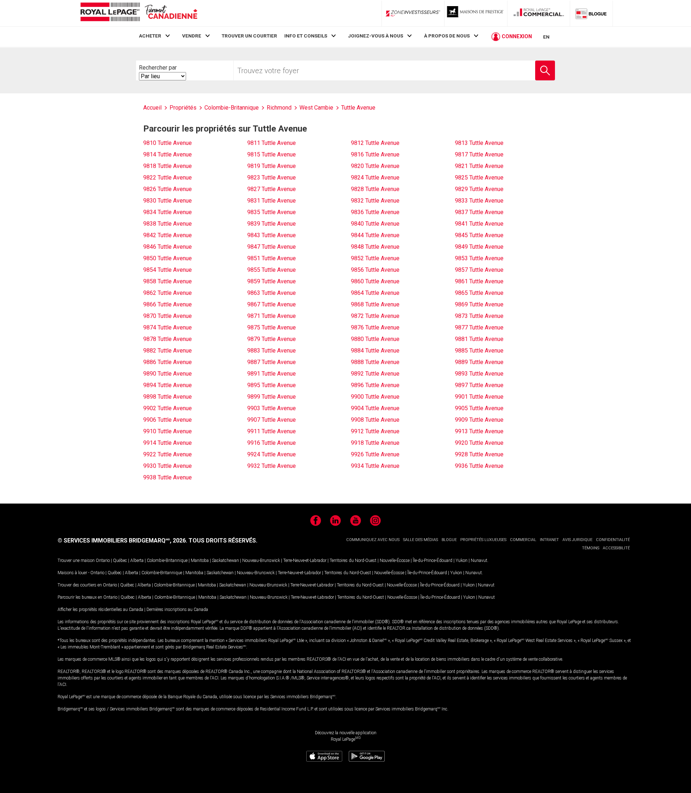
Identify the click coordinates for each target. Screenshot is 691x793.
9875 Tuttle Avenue (271, 327)
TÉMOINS (590, 548)
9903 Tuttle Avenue (271, 408)
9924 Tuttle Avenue (271, 454)
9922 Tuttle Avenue (167, 454)
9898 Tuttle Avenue (167, 396)
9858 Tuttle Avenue (167, 281)
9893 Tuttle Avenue (479, 373)
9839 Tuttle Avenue (271, 223)
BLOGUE (449, 539)
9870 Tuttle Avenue (167, 316)
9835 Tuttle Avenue (271, 212)
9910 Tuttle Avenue (167, 431)
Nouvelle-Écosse (395, 560)
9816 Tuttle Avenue (375, 154)
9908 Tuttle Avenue (375, 419)
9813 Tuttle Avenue (479, 142)
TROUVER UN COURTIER (249, 36)
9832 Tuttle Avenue (375, 200)
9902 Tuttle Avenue (167, 408)
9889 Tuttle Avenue (479, 362)
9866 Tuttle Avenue (167, 304)
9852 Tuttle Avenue (375, 258)
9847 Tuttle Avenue (271, 246)
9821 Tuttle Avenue (479, 166)
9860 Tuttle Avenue (375, 281)
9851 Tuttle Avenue (271, 258)
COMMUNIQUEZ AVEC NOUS (372, 539)
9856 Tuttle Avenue (375, 269)
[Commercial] (539, 13)
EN (546, 37)
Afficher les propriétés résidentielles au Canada (100, 609)
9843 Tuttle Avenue (271, 235)
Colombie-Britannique (167, 560)
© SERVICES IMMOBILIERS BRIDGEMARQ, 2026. (122, 540)
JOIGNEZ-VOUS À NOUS (375, 36)
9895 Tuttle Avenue (271, 385)
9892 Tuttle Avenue (375, 373)
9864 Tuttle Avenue (375, 292)
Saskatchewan (225, 560)
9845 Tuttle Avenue (479, 235)
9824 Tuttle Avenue (375, 177)
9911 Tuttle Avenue (271, 431)
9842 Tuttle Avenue (167, 235)
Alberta (137, 560)
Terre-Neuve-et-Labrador (304, 560)
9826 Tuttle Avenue (167, 189)
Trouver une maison (76, 560)
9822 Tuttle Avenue (167, 177)
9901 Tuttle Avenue (479, 396)
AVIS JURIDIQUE (577, 539)
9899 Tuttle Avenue (271, 396)
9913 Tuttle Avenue (479, 431)
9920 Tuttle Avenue (479, 442)
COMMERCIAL (523, 539)
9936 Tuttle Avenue (479, 465)
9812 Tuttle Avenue (375, 142)
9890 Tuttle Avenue (167, 373)
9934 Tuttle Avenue (375, 465)
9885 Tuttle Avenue (479, 350)
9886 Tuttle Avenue (167, 362)
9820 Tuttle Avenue (375, 166)
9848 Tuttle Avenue (375, 246)
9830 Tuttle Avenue (167, 200)
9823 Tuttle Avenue (271, 177)
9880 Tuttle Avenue (375, 339)
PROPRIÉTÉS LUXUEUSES (483, 539)
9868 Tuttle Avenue (375, 304)
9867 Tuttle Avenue (271, 304)
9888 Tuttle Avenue (375, 362)
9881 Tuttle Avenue (479, 339)
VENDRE (191, 36)
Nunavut (479, 560)
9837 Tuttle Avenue (479, 212)
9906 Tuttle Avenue (167, 419)
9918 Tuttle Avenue (375, 442)
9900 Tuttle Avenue (375, 396)
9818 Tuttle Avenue (167, 166)
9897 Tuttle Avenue (479, 385)
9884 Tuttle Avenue (375, 350)
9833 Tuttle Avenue (479, 200)
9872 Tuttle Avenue (375, 316)
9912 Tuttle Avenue (375, 431)
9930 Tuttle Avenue (167, 465)
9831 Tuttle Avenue (271, 200)
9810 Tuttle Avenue (167, 142)
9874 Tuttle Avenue (167, 327)
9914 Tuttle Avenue (167, 442)
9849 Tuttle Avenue (479, 246)
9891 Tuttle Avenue (271, 373)
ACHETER (150, 36)
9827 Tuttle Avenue (271, 189)
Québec (120, 560)
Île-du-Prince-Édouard (432, 560)
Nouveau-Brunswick (261, 560)
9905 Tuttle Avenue (479, 408)
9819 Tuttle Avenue (271, 166)
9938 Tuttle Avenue (167, 477)
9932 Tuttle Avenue (271, 465)
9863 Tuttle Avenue (271, 292)
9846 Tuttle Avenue (167, 246)
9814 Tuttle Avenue (167, 154)
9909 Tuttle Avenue (479, 419)
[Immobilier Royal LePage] (138, 13)
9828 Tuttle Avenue (375, 189)
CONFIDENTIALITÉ (613, 539)
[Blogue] (591, 13)
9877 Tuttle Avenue (479, 327)
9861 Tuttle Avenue (479, 281)
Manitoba (200, 560)
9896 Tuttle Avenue (375, 385)
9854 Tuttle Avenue (167, 269)
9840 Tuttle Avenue (375, 223)
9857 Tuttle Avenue (479, 269)
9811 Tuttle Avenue (271, 142)
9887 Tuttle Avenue (271, 362)
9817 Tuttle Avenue (479, 154)
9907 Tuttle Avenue (271, 419)
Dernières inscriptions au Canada (177, 609)
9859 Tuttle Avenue (271, 281)
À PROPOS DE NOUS (447, 36)
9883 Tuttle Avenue (271, 350)
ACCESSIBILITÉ (616, 548)
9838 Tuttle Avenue (167, 223)
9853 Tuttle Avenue (479, 258)
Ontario (103, 560)
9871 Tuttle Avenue (271, 316)
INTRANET (549, 539)
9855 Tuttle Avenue (271, 269)
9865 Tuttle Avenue (479, 292)
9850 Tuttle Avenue (167, 258)
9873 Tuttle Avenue (479, 316)
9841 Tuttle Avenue (479, 223)
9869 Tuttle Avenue (479, 304)
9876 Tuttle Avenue (375, 327)
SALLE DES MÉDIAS (420, 539)
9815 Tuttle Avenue (271, 154)
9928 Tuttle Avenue (479, 454)
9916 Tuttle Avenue (271, 442)
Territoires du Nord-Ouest (353, 560)
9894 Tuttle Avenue (167, 385)
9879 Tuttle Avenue (271, 339)
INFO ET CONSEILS (305, 36)
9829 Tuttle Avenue (479, 189)
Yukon (462, 560)
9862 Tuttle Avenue (167, 292)
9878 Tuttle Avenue (167, 339)
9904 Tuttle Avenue (375, 408)
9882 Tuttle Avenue (167, 350)
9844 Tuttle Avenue (375, 235)
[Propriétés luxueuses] (476, 13)
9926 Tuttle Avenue (375, 454)
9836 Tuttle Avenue (375, 212)
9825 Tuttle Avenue (479, 177)
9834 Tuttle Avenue (167, 212)
